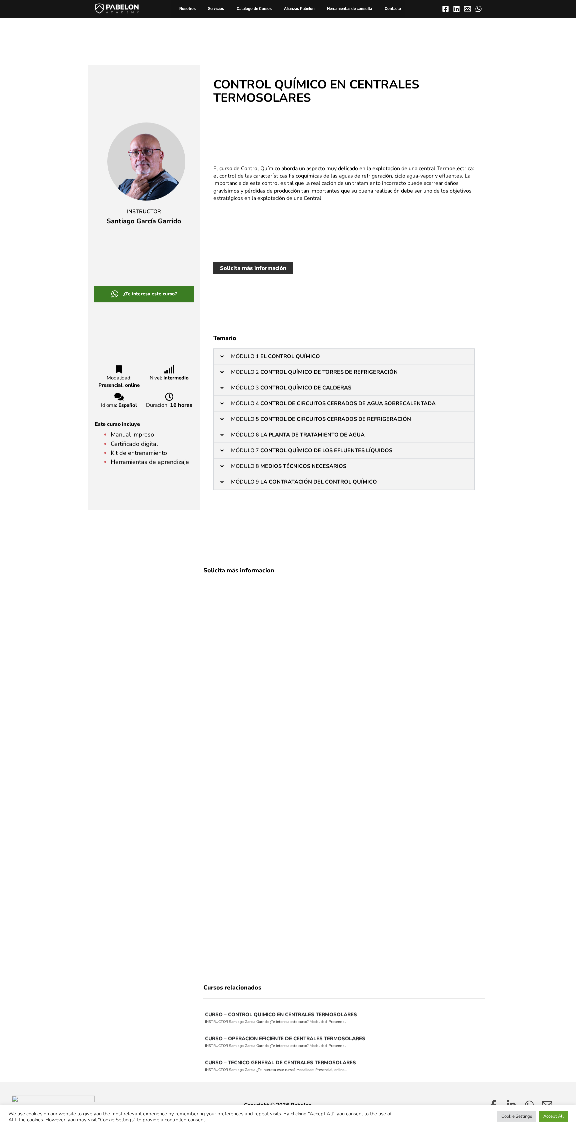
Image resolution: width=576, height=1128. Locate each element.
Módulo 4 (333, 403)
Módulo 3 (292, 387)
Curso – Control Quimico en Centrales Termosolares (281, 1014)
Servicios (216, 8)
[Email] (467, 8)
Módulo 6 (298, 435)
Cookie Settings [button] (516, 1116)
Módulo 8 (289, 466)
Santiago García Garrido (144, 221)
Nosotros (187, 8)
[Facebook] (445, 8)
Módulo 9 (306, 482)
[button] (344, 356)
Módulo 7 (312, 450)
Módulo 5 (321, 419)
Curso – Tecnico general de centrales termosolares (280, 1062)
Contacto (393, 8)
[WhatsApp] (478, 8)
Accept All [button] (553, 1116)
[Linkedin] (456, 8)
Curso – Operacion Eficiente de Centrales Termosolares (285, 1038)
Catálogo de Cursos (254, 8)
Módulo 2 (315, 372)
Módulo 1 (276, 356)
